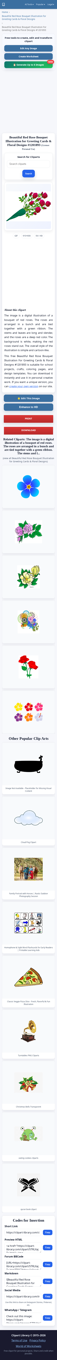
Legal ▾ (51, 4)
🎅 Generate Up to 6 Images (33, 63)
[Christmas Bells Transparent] (28, 1082)
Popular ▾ (40, 4)
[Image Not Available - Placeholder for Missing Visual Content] (28, 763)
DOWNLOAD (28, 430)
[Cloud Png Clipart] (28, 817)
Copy (47, 1232)
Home (5, 12)
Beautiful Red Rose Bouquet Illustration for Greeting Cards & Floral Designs (24, 17)
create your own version (23, 386)
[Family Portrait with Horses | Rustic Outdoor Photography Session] (28, 869)
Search (28, 173)
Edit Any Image (28, 48)
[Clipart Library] (3, 4)
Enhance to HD (28, 407)
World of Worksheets (28, 1346)
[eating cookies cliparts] (28, 1133)
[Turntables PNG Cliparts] (28, 1031)
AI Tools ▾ (29, 4)
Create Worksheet (28, 56)
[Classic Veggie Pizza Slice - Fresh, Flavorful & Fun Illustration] (28, 977)
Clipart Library (20, 1335)
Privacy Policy (37, 1340)
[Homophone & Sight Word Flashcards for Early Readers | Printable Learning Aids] (28, 923)
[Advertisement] (28, 101)
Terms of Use (19, 1340)
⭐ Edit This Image (28, 398)
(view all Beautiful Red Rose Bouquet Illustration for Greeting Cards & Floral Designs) (28, 460)
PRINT (28, 418)
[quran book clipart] (28, 1184)
